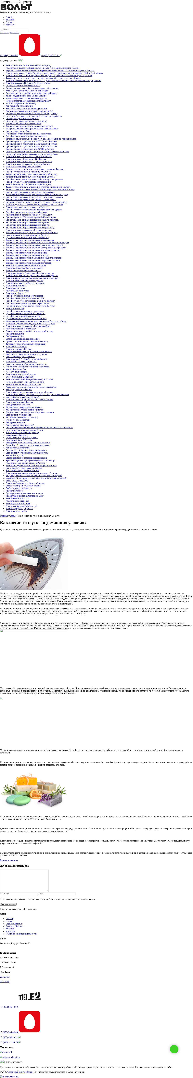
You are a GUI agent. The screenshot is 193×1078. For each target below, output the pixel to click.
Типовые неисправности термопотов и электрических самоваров (37, 242)
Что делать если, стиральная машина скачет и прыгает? (32, 220)
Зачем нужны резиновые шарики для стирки (27, 90)
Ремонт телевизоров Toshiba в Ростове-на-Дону (28, 65)
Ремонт (9, 17)
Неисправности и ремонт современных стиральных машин (34, 197)
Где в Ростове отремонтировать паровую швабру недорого (34, 209)
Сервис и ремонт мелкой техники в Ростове (27, 235)
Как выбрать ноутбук (16, 369)
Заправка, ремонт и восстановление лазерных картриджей (34, 475)
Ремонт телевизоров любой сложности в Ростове (29, 331)
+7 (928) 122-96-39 (50, 55)
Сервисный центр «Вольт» (20, 1072)
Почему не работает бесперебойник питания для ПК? (31, 113)
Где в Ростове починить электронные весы (26, 136)
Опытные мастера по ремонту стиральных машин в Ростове (35, 169)
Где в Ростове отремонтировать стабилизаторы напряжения (34, 179)
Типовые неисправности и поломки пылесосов (28, 263)
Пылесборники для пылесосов (20, 356)
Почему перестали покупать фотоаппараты (26, 450)
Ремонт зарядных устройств (19, 508)
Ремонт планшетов (15, 334)
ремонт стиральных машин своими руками (26, 98)
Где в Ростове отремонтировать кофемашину (27, 303)
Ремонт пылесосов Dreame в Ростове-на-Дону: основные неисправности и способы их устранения (53, 80)
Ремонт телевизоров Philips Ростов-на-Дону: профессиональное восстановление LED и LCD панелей (55, 73)
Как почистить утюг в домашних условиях (26, 108)
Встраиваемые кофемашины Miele (22, 339)
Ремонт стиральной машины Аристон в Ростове (29, 161)
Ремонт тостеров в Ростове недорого (23, 270)
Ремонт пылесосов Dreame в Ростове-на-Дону (28, 83)
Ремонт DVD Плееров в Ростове (21, 361)
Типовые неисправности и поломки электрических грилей (34, 245)
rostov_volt (7, 1052)
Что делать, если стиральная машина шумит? (27, 222)
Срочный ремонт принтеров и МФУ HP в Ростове (30, 149)
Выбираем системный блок (19, 415)
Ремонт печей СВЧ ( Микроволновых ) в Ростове (29, 379)
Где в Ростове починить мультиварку (23, 316)
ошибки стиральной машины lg (21, 103)
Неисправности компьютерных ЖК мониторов (28, 134)
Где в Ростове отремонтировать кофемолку (26, 212)
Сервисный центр (14, 926)
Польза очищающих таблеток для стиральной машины (32, 88)
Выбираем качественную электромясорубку (27, 453)
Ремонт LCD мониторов (17, 291)
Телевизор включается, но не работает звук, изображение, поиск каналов (41, 139)
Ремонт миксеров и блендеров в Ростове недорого (30, 273)
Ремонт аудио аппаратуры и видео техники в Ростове (31, 473)
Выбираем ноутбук (15, 336)
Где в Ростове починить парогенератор (24, 296)
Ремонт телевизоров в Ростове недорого (25, 283)
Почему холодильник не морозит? (22, 118)
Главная (9, 918)
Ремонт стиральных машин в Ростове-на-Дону (28, 326)
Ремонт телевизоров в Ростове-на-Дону (25, 496)
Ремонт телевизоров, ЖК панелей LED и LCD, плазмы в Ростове (37, 394)
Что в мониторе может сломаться (22, 417)
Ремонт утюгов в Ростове (18, 503)
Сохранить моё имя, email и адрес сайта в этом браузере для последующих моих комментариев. (49, 899)
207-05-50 (14, 32)
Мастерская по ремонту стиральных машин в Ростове (32, 232)
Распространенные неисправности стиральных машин (32, 128)
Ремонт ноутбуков (14, 293)
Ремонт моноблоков (15, 288)
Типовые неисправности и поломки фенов (26, 253)
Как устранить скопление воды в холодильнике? (29, 111)
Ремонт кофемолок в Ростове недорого (24, 268)
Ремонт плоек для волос (17, 501)
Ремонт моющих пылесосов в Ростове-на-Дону (28, 184)
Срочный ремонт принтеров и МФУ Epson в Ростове (31, 144)
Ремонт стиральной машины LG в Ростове (26, 159)
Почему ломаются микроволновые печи (25, 382)
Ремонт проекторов (15, 308)
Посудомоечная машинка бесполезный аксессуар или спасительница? (39, 427)
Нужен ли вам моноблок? (18, 420)
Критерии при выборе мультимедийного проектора (30, 460)
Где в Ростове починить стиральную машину (27, 237)
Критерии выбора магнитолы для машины (26, 354)
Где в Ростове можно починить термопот (25, 313)
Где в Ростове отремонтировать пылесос (25, 298)
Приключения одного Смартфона (22, 437)
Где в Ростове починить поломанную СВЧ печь (29, 171)
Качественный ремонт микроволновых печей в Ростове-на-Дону (37, 194)
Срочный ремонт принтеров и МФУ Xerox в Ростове (31, 141)
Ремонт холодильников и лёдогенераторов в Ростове (31, 465)
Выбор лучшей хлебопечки (19, 488)
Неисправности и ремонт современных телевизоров (31, 199)
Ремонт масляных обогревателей (21, 506)
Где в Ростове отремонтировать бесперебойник (28, 182)
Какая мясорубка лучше (17, 435)
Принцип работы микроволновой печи (25, 430)
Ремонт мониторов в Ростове (20, 402)
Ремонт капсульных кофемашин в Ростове (26, 265)
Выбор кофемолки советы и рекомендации (26, 458)
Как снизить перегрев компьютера (22, 470)
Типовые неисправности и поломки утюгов (27, 255)
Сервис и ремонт (14, 923)
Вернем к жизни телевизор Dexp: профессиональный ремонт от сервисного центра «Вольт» (50, 70)
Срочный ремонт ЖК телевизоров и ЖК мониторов (31, 217)
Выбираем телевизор (16, 422)
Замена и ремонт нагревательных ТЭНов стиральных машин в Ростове (40, 189)
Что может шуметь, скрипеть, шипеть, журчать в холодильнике (36, 202)
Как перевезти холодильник (19, 106)
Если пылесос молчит (16, 346)
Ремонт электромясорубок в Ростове (23, 166)
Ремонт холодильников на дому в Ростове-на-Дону (30, 323)
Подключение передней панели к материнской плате (31, 93)
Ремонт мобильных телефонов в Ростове (25, 483)
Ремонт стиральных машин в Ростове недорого (28, 230)
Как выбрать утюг (14, 455)
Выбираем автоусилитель (18, 404)
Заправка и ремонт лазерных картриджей (25, 344)
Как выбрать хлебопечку (18, 448)
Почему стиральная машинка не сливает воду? (28, 101)
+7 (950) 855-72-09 (9, 1007)
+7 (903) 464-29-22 (9, 1037)
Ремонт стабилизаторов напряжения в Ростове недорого (33, 278)
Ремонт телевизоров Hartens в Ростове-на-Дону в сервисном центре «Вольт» (43, 68)
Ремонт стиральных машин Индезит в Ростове (28, 164)
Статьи (9, 22)
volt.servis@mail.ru (11, 1057)
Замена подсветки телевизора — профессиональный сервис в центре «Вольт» (43, 78)
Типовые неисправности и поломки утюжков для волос (33, 250)
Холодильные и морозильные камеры (24, 407)
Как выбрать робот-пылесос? (20, 425)
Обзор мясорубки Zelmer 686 (19, 377)
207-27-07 (4, 32)
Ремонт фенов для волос (17, 498)
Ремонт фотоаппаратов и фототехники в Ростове (29, 392)
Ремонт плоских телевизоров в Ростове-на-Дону (29, 215)
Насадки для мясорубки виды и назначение (26, 364)
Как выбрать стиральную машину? (22, 397)
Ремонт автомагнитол (16, 511)
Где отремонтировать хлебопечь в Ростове (26, 318)
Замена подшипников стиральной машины (26, 96)
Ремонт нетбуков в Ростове (19, 349)
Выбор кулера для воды (17, 480)
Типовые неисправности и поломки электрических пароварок (36, 247)
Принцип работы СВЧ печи (19, 440)
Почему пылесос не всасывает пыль (23, 85)
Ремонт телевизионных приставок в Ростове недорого (32, 275)
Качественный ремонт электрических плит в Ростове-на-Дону (36, 321)
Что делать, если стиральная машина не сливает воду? (32, 154)
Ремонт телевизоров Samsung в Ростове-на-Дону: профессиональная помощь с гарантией (49, 75)
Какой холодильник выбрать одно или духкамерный (31, 387)
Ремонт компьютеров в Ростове (21, 374)
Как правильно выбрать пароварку (22, 432)
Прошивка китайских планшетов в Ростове (27, 341)
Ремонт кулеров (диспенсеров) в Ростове (25, 463)
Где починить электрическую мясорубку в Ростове (30, 306)
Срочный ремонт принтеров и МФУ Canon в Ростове (31, 146)
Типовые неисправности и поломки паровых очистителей (34, 258)
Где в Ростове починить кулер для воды (25, 311)
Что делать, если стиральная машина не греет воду (30, 227)
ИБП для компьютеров (17, 372)
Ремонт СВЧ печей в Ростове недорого (24, 280)
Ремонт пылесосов (15, 491)
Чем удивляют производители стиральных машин (30, 412)
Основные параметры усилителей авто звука (27, 366)
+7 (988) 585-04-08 (9, 55)
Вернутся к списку (9, 860)
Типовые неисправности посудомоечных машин (29, 126)
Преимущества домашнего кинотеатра (24, 493)
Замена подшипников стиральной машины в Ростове (31, 174)
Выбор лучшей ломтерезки (19, 389)
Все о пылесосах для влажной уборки (24, 468)
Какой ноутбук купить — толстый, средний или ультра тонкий (36, 478)
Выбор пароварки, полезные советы (23, 485)
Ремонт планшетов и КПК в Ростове (23, 384)
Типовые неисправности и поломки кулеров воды (30, 240)
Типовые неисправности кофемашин (23, 123)
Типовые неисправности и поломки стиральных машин (33, 260)
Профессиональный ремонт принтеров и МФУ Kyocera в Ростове (37, 151)
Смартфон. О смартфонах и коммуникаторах (27, 445)
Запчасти (10, 19)
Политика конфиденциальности (21, 934)
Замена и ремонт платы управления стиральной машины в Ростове (38, 187)
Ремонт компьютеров (16, 285)
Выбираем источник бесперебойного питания (28, 442)
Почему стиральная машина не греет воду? (26, 121)
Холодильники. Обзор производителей (24, 410)
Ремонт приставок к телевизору (21, 328)
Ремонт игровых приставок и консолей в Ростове (29, 399)
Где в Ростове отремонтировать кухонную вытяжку (30, 301)
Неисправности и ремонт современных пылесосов (30, 192)
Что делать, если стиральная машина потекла (27, 225)
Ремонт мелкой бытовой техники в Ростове (27, 359)
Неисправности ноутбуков (18, 131)
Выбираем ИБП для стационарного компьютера (29, 351)
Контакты (10, 24)
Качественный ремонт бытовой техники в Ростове (30, 177)
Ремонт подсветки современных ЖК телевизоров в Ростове (34, 204)
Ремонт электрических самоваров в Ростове (27, 207)
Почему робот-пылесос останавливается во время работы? (34, 116)
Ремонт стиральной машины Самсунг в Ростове (29, 156)
